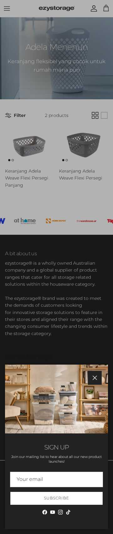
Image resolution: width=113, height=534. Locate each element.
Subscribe (56, 498)
